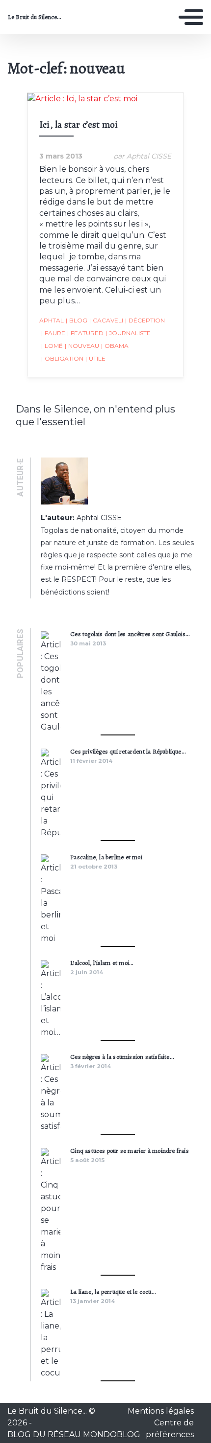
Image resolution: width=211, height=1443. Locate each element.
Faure (53, 333)
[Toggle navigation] (191, 17)
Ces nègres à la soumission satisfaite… (122, 1057)
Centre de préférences (170, 1428)
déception (145, 320)
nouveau (82, 345)
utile (95, 358)
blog (76, 320)
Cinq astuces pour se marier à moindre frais (129, 1150)
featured (85, 333)
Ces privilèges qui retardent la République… (127, 751)
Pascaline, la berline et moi (106, 857)
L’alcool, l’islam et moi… (101, 963)
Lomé (52, 345)
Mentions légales (161, 1411)
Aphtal (51, 320)
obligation (62, 358)
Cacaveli (106, 320)
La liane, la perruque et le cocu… (113, 1291)
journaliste (128, 333)
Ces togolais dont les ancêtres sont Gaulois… (129, 634)
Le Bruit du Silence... (34, 17)
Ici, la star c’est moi (78, 124)
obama (115, 345)
